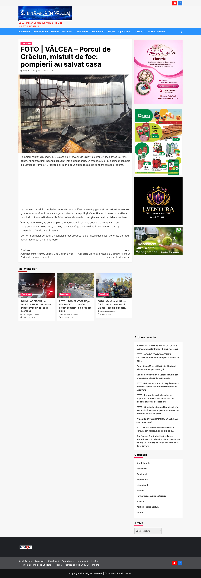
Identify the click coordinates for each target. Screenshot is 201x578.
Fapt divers (82, 31)
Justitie (111, 31)
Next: (104, 253)
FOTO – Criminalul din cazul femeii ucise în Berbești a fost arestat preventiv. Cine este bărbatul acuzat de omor (157, 410)
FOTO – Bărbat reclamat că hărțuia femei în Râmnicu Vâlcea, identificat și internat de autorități (157, 386)
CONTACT (139, 31)
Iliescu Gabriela (29, 71)
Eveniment (24, 31)
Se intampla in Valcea (31, 315)
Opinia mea (124, 31)
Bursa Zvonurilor (157, 31)
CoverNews (110, 573)
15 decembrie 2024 (45, 71)
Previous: (47, 253)
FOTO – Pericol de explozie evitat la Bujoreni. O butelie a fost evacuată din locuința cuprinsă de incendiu (155, 398)
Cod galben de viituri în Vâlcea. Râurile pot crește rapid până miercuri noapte (157, 376)
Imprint (140, 512)
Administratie (40, 31)
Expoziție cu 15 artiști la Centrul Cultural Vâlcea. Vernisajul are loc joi (156, 368)
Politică (55, 31)
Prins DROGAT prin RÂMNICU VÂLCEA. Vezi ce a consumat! (157, 421)
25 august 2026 (29, 317)
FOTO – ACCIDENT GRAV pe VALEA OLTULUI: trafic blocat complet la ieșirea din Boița (158, 357)
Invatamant (98, 31)
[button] (181, 31)
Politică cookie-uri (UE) (147, 507)
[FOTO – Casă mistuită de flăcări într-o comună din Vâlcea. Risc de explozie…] (114, 285)
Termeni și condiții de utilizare (151, 496)
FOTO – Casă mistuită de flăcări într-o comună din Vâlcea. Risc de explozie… (112, 304)
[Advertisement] (75, 187)
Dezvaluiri (67, 31)
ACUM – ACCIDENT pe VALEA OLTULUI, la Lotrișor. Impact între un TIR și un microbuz (157, 347)
